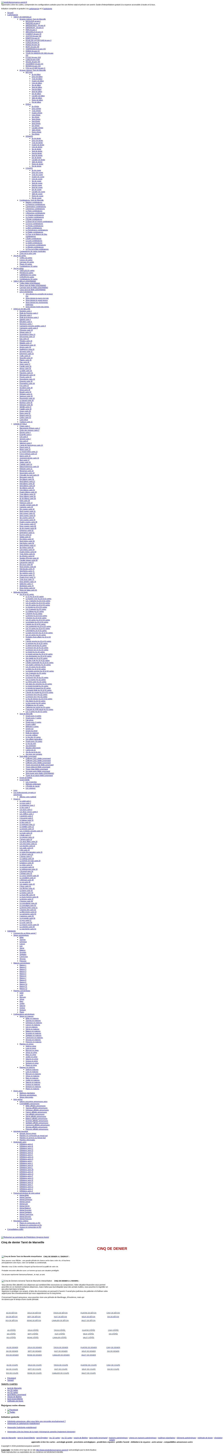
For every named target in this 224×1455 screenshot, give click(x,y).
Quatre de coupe (38, 177)
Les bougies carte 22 (27, 846)
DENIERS (29, 136)
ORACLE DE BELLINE (21, 309)
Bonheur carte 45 (26, 402)
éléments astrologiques (186, 1438)
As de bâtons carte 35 (28, 498)
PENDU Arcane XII (32, 45)
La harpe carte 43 (26, 890)
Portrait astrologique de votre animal (26, 1193)
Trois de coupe (37, 174)
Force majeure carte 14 (28, 454)
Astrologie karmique (20, 1131)
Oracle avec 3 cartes (33, 716)
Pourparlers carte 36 (27, 383)
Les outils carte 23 (26, 848)
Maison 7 (23, 978)
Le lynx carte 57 (25, 920)
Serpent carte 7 (25, 439)
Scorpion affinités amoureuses (37, 1121)
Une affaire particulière (34, 739)
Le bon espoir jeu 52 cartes (36, 703)
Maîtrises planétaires (27, 1093)
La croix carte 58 (26, 922)
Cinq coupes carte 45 (27, 520)
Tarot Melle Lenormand (28, 756)
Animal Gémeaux (26, 1199)
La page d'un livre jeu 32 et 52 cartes (39, 633)
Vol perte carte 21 (26, 351)
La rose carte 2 (25, 803)
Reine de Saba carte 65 (28, 590)
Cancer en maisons (33, 1025)
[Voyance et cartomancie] (25, 1237)
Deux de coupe (37, 172)
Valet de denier (37, 162)
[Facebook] (12, 1410)
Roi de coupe (36, 198)
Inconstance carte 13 (27, 334)
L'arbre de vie (31, 750)
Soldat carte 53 (25, 537)
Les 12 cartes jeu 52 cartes (36, 635)
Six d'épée (35, 117)
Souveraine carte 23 (27, 473)
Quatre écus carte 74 (27, 577)
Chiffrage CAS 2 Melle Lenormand (38, 760)
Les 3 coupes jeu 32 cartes (36, 679)
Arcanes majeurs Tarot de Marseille (33, 19)
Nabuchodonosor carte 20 (29, 466)
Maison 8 (23, 980)
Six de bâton (36, 85)
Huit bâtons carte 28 (27, 483)
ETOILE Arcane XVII (33, 57)
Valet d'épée (36, 130)
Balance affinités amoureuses (36, 1118)
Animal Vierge (25, 1206)
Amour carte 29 (25, 368)
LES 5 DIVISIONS (26, 292)
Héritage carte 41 (26, 394)
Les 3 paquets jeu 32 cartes (36, 673)
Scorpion (23, 952)
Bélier (22, 937)
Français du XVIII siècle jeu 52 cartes (39, 709)
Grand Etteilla (24, 780)
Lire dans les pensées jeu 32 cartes (39, 684)
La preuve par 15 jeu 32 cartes (37, 648)
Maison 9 (23, 982)
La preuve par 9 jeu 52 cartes (36, 694)
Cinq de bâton (37, 83)
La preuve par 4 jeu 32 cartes (36, 697)
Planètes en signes (27, 1044)
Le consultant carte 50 (28, 905)
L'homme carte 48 (26, 901)
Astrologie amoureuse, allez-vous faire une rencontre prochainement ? (36, 1421)
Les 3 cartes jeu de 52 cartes (36, 711)
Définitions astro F (26, 1155)
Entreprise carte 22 (27, 353)
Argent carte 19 (25, 347)
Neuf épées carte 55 (27, 541)
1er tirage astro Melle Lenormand (38, 771)
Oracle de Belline (26, 777)
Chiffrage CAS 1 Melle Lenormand (38, 758)
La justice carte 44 (26, 893)
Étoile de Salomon (32, 733)
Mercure (23, 997)
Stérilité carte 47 (25, 407)
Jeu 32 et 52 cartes (27, 594)
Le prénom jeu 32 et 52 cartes (37, 643)
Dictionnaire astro (19, 1142)
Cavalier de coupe (38, 192)
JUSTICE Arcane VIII (33, 36)
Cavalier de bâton (38, 96)
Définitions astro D (26, 1150)
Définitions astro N (26, 1172)
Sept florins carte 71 (27, 571)
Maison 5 (23, 974)
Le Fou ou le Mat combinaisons (37, 249)
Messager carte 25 (27, 477)
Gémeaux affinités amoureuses (37, 1110)
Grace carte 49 (25, 411)
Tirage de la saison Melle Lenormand (39, 775)
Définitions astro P (26, 1176)
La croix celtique (32, 735)
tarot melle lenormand (98, 1438)
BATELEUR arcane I (33, 21)
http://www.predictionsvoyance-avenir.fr (52, 1450)
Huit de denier (37, 153)
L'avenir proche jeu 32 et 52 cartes (38, 641)
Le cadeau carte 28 (27, 858)
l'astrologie (47, 9)
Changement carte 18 (28, 345)
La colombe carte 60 (27, 927)
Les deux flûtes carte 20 (28, 841)
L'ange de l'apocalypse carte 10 (31, 445)
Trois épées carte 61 (27, 554)
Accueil (10, 13)
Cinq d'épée (36, 115)
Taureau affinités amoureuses (37, 1108)
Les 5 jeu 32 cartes (33, 675)
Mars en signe (31, 1054)
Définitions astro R (26, 1180)
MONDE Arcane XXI (33, 66)
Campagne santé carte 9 (29, 328)
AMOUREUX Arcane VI (34, 32)
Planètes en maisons (27, 1067)
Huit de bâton (36, 89)
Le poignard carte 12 (27, 824)
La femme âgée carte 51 (28, 907)
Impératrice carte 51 (27, 532)
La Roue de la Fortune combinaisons (39, 221)
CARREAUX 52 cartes (28, 275)
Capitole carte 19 (26, 464)
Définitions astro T (26, 1184)
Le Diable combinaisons (34, 232)
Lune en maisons (32, 1072)
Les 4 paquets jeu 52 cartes (36, 609)
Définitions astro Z (26, 1191)
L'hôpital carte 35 (26, 873)
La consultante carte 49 (28, 903)
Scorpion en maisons (33, 1033)
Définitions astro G (26, 1157)
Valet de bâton (37, 98)
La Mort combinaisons (34, 228)
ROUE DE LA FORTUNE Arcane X (38, 40)
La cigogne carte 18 (27, 837)
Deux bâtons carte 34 (28, 496)
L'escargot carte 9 (26, 818)
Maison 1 (23, 965)
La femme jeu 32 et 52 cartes (36, 616)
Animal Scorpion (25, 1210)
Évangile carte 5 (25, 434)
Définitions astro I (26, 1161)
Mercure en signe (32, 1050)
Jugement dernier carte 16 (29, 458)
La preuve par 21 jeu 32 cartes (37, 650)
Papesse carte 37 (26, 503)
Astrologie (11, 931)
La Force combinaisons (34, 223)
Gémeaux (23, 942)
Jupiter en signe (31, 1057)
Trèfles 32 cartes (26, 258)
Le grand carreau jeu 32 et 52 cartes (39, 654)
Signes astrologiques (21, 935)
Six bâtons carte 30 (27, 488)
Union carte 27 (25, 364)
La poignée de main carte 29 (30, 861)
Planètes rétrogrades (27, 1140)
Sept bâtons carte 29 (27, 486)
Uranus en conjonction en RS (30, 1227)
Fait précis (29, 720)
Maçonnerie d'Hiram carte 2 (30, 428)
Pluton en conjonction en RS (30, 1223)
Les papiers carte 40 (27, 884)
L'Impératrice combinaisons (36, 206)
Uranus (22, 1008)
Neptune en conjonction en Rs (31, 1225)
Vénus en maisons (32, 1076)
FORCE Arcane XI (32, 42)
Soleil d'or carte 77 (26, 584)
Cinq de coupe (37, 179)
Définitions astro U (26, 1187)
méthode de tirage (205, 1438)
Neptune (23, 1010)
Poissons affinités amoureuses (37, 1129)
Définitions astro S (26, 1182)
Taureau (23, 939)
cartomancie (34, 9)
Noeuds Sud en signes (28, 1133)
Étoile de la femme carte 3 (29, 317)
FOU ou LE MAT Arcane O (35, 68)
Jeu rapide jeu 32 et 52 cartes (37, 658)
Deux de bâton (37, 76)
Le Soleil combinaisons (34, 243)
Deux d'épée (36, 108)
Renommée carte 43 (27, 398)
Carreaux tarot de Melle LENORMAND (34, 287)
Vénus (22, 999)
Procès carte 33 (25, 377)
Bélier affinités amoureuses (36, 1106)
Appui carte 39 (25, 390)
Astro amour (18, 1099)
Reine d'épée (36, 132)
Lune (21, 995)
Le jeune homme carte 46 (29, 897)
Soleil (21, 993)
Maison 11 (23, 986)
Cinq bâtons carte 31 (27, 490)
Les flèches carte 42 (27, 888)
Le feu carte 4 (25, 807)
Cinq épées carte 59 (27, 549)
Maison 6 (23, 976)
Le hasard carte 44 (27, 400)
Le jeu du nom (31, 743)
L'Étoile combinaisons (33, 238)
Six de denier (36, 149)
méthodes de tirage (15, 1401)
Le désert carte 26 (26, 854)
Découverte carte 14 (27, 336)
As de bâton (36, 74)
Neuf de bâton (37, 91)
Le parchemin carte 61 (28, 929)
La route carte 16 (26, 833)
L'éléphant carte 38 (27, 880)
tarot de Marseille (14, 1388)
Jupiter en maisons (33, 1080)
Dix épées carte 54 (27, 539)
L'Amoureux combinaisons (35, 213)
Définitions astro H (26, 1159)
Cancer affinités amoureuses (36, 1112)
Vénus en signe (31, 1052)
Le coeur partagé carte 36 (29, 876)
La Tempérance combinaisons (37, 230)
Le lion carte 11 (25, 822)
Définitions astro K (26, 1165)
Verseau (23, 959)
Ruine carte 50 (25, 413)
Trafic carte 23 (25, 356)
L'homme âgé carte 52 (28, 910)
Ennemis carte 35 (26, 381)
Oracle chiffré (31, 724)
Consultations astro (15, 1229)
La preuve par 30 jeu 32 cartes (37, 677)
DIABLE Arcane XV (33, 51)
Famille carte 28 (25, 366)
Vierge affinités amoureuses (36, 1116)
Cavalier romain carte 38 (29, 505)
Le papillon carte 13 (27, 826)
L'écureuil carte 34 (26, 871)
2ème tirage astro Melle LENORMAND (40, 773)
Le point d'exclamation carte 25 (31, 852)
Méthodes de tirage (20, 592)
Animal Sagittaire (26, 1212)
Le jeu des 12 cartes (33, 737)
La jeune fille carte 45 (27, 895)
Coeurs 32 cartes (26, 260)
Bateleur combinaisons (34, 202)
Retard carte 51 (25, 415)
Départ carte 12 (25, 332)
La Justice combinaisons (35, 217)
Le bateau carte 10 (26, 820)
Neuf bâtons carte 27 (27, 481)
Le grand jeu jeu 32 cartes (35, 652)
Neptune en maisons (33, 1086)
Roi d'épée (35, 134)
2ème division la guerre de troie (37, 298)
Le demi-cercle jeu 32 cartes (36, 645)
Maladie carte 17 (26, 343)
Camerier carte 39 (26, 507)
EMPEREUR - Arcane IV (35, 27)
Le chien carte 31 (26, 865)
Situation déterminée (33, 748)
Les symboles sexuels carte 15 (31, 831)
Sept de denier (37, 151)
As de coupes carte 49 (28, 528)
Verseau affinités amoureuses (37, 1127)
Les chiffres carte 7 (27, 814)
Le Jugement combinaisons (36, 245)
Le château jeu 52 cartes (35, 611)
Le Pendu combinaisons (34, 226)
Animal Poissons (26, 1219)
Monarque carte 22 (27, 471)
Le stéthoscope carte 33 (28, 869)
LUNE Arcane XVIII (33, 59)
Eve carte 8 (24, 441)
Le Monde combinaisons (35, 247)
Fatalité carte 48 (25, 409)
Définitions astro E (26, 1152)
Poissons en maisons (33, 1042)
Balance (22, 950)
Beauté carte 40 (25, 392)
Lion (21, 946)
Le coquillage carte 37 (28, 878)
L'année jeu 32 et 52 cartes (36, 624)
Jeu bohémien (31, 746)
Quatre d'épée (37, 113)
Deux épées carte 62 (27, 588)
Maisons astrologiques (21, 963)
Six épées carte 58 (26, 547)
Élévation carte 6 (26, 322)
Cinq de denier (37, 147)
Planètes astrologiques (21, 991)
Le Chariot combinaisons (35, 215)
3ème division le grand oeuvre (37, 300)
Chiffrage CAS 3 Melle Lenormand (38, 763)
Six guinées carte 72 (27, 573)
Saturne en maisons (33, 1082)
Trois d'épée (36, 111)
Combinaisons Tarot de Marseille (32, 200)
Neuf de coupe (37, 187)
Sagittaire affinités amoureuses (37, 1123)
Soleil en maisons (32, 1069)
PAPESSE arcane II (33, 23)
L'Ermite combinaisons (34, 219)
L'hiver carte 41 (25, 886)
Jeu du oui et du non (33, 752)
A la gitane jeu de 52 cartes (35, 701)
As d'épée (35, 106)
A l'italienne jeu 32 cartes (35, 705)
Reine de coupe (37, 196)
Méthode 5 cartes (32, 726)
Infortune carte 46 (26, 405)
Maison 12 (23, 988)
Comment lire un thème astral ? (24, 933)
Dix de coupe (36, 189)
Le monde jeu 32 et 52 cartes (36, 607)
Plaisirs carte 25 (25, 360)
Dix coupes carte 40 (27, 509)
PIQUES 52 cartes (26, 272)
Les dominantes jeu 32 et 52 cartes (39, 656)
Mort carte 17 (24, 460)
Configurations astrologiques (23, 1014)
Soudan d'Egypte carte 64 (29, 558)
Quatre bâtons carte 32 (28, 492)
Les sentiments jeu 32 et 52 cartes (38, 626)
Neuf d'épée (36, 123)
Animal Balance (25, 1208)
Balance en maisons (33, 1031)
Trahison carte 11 (26, 422)
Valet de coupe (37, 194)
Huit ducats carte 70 (27, 569)
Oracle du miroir (31, 731)
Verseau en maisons (33, 1040)
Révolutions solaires (20, 1221)
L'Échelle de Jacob (32, 786)
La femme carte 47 (26, 899)
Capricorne (24, 956)
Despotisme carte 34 (27, 379)
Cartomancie (12, 15)
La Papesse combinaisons (35, 204)
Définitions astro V (26, 1189)
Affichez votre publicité (28, 797)
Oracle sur (30, 728)
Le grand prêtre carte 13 (28, 451)
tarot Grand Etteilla (15, 1399)
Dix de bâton (36, 94)
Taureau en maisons (33, 1020)
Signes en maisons (27, 1016)
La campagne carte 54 (28, 914)
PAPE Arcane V (31, 30)
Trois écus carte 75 (27, 579)
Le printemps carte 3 (27, 805)
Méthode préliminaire (33, 784)
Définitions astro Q (26, 1178)
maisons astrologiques (118, 1438)
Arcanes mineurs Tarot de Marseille (33, 70)
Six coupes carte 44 (27, 518)
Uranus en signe (32, 1061)
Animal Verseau (25, 1216)
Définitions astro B (26, 1146)
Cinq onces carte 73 (27, 575)
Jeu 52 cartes (18, 268)
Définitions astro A (26, 1144)
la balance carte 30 (27, 863)
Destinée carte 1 (26, 311)
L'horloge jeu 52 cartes (34, 613)
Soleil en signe (31, 1046)
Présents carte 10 (26, 330)
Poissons (23, 961)
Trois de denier (37, 143)
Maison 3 (23, 969)
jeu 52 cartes (12, 1392)
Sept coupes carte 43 (27, 515)
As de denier (36, 138)
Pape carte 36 (25, 500)
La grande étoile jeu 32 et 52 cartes (39, 690)
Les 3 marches (31, 782)
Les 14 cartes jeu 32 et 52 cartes (38, 628)
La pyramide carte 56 (27, 918)
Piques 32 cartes (26, 264)
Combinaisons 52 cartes (28, 279)
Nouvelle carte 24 (26, 358)
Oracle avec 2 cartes (33, 722)
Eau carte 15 (24, 339)
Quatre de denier (38, 145)
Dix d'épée (35, 125)
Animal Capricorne (26, 1214)
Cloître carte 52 (25, 417)
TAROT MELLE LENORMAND (24, 281)
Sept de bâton (37, 87)
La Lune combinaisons (34, 241)
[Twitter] (11, 1412)
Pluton (22, 1012)
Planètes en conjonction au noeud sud (34, 1135)
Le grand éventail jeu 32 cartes (37, 686)
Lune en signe (31, 1048)
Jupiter (22, 1003)
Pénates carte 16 (26, 341)
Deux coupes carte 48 (28, 526)
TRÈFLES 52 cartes (27, 270)
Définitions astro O (26, 1174)
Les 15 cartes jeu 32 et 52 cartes (38, 603)
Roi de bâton (36, 102)
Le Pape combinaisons (34, 211)
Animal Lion (24, 1204)
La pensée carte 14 (27, 829)
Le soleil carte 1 (25, 801)
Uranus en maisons (33, 1084)
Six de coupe (36, 181)
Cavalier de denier (38, 160)
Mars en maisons (32, 1078)
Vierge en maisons (32, 1029)
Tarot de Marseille (26, 714)
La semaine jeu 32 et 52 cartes (37, 622)
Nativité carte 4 (25, 319)
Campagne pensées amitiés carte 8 (33, 326)
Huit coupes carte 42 (27, 513)
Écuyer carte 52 (25, 535)
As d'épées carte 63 (27, 556)
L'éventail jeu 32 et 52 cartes (36, 630)
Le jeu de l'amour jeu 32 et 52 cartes (39, 699)
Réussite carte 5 (26, 315)
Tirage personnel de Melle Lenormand (39, 765)
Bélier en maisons (32, 1018)
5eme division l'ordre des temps (37, 307)
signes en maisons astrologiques (142, 1438)
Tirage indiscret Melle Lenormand (38, 767)
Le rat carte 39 (25, 882)
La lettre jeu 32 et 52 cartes (36, 669)
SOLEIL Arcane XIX (33, 62)
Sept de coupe (37, 183)
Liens (15, 790)
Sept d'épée (36, 119)
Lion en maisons (32, 1027)
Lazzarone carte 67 (27, 562)
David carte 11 (25, 447)
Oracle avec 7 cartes (33, 718)
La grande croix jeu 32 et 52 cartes (38, 599)
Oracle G (16, 799)
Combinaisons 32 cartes (28, 266)
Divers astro (18, 1091)
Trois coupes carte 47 (28, 524)
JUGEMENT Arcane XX (34, 64)
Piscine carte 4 (25, 432)
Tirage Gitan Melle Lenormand (37, 769)
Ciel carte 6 (24, 437)
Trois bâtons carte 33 (27, 494)
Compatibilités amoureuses (29, 1103)
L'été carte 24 (25, 850)
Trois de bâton (37, 79)
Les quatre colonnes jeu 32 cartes (38, 665)
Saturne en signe (32, 1059)
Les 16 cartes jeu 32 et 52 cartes (38, 620)
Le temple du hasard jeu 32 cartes (38, 688)
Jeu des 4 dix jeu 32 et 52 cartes (38, 660)
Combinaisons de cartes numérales (33, 251)
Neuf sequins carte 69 (28, 567)
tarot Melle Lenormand (16, 1395)
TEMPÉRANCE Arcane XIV (36, 49)
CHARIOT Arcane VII (33, 34)
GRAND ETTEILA (20, 424)
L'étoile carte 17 (25, 835)
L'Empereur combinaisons (35, 209)
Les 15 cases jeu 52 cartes (36, 667)
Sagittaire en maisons (33, 1035)
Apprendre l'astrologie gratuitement (21, 1427)
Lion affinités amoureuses (35, 1114)
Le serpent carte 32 (27, 867)
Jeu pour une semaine (34, 754)
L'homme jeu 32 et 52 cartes (36, 618)
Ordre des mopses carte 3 (29, 430)
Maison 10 (23, 984)
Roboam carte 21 (26, 469)
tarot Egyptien (42, 1438)
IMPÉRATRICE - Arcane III (35, 25)
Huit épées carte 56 (27, 543)
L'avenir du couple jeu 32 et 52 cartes (39, 692)
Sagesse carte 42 (26, 396)
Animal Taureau (25, 1197)
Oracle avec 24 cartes (34, 741)
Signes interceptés (26, 1097)
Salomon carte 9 (26, 443)
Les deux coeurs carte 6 (29, 812)
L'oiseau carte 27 (26, 856)
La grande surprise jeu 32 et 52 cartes (40, 671)
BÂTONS (29, 72)
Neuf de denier (37, 155)
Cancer (22, 944)
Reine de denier (37, 164)
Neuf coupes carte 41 (28, 511)
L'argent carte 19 (26, 839)
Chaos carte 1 (25, 426)
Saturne (22, 1005)
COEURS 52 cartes (27, 277)
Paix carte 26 (24, 362)
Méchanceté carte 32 (27, 375)
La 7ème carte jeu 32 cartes (36, 682)
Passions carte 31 (26, 373)
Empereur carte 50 (26, 530)
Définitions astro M (26, 1170)
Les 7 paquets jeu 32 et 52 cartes (38, 601)
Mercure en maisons (33, 1074)
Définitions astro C (26, 1148)
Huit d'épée (36, 121)
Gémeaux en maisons (34, 1023)
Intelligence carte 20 (27, 349)
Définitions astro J (26, 1163)
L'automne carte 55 (27, 916)
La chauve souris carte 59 (29, 925)
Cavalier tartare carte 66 (28, 560)
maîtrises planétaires (166, 1438)
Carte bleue (24, 420)
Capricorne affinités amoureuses (38, 1125)
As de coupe (36, 170)
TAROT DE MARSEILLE (22, 17)
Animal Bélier (24, 1195)
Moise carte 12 (25, 449)
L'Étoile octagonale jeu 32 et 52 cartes (39, 662)
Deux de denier (37, 140)
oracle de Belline (81, 1438)
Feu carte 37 (24, 385)
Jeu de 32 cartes (19, 255)
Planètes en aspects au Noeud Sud (33, 1138)
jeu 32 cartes (12, 1390)
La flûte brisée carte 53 (28, 912)
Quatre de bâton (38, 81)
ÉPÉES (28, 104)
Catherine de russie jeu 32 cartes (38, 707)
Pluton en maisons (32, 1089)
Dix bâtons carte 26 (27, 479)
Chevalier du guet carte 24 (29, 475)
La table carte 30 (26, 371)
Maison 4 (23, 971)
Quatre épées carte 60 (28, 552)
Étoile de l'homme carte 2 (29, 313)
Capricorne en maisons (34, 1037)
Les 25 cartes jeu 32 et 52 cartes (38, 605)
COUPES (29, 168)
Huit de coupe (37, 185)
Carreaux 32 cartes (27, 262)
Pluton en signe (31, 1065)
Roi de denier (36, 166)
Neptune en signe (32, 1063)
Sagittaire (23, 954)
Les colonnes (31, 788)
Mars (21, 1001)
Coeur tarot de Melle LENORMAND (33, 290)
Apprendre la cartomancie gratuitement (23, 1423)
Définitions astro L (26, 1167)
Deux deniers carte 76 (28, 581)
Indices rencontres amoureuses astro (33, 1101)
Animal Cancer (25, 1202)
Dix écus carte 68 (26, 564)
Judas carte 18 (25, 462)
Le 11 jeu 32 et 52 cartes (35, 596)
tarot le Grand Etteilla (26, 1438)
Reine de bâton (37, 100)
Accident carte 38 (26, 388)
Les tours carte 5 (26, 809)
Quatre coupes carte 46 (28, 522)
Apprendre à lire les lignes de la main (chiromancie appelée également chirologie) (41, 1432)
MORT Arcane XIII (32, 47)
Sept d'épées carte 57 (28, 545)
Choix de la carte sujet (28, 253)
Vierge (22, 948)
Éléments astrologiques (28, 1095)
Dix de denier (36, 157)
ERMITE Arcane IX (32, 38)
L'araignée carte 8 (26, 816)
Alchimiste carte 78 (27, 586)
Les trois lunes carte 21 (28, 844)
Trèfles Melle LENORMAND (30, 283)
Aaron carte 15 (25, 456)
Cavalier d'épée (37, 128)
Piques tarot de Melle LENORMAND (33, 285)
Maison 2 (23, 967)
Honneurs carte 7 (26, 324)
